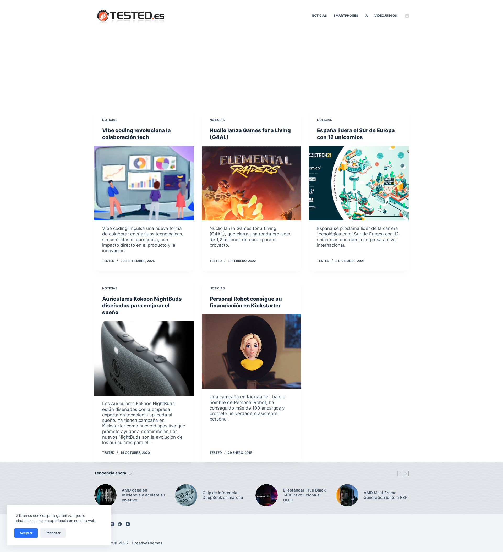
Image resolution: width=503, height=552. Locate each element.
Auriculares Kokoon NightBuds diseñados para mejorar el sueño (142, 306)
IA (366, 16)
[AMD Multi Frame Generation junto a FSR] (347, 495)
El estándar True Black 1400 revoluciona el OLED (304, 495)
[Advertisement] (251, 70)
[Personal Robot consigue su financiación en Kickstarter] (251, 351)
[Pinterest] (120, 524)
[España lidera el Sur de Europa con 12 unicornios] (359, 183)
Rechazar (53, 533)
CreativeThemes (147, 542)
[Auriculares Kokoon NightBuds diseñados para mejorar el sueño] (144, 358)
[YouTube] (128, 524)
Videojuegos (385, 16)
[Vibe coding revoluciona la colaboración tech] (144, 183)
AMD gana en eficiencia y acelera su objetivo (143, 495)
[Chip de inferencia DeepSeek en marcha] (186, 495)
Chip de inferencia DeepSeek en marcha (223, 495)
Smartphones (345, 16)
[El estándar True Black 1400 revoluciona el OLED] (266, 495)
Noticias (319, 16)
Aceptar (26, 533)
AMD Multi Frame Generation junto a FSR (386, 495)
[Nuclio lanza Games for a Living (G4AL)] (251, 183)
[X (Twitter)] (407, 16)
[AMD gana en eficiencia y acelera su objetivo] (105, 495)
